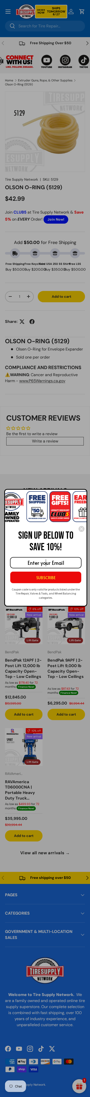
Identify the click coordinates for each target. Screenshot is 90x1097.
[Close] (81, 529)
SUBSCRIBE (46, 577)
